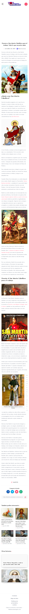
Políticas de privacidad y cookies (14, 603)
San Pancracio (15, 116)
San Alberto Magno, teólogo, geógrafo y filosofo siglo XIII (6, 540)
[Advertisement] (14, 27)
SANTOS (15, 482)
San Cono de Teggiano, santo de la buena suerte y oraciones (21, 540)
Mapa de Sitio (14, 598)
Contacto (14, 595)
